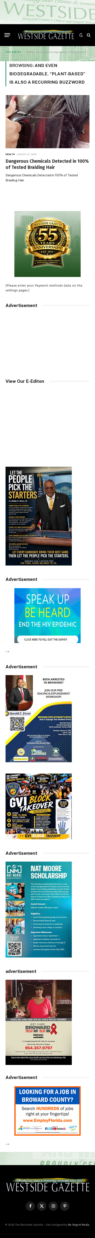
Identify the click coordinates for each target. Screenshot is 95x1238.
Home (30, 52)
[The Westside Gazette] (46, 35)
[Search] (88, 35)
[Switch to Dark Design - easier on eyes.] (81, 35)
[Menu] (7, 35)
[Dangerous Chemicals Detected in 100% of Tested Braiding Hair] (47, 121)
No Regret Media (78, 1224)
